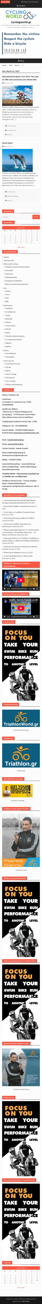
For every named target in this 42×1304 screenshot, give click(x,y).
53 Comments (11, 192)
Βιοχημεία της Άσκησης (13, 281)
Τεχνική (8, 367)
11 (37, 235)
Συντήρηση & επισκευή (13, 339)
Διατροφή (9, 270)
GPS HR (8, 329)
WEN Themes (26, 1301)
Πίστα (7, 295)
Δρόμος (8, 291)
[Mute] (34, 589)
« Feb (19, 247)
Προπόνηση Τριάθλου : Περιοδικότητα (17, 506)
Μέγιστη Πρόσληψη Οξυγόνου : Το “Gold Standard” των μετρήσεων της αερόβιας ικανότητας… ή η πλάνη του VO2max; (20, 532)
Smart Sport (7, 143)
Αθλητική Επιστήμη (12, 196)
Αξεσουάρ (8, 319)
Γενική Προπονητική (12, 364)
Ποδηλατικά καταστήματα (14, 336)
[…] (15, 119)
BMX (6, 301)
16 (26, 237)
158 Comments (11, 126)
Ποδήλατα (9, 308)
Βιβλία (7, 333)
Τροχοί (7, 315)
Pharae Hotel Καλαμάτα (12, 552)
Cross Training (10, 381)
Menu (22, 61)
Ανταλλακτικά (10, 312)
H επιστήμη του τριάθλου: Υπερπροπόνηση (19, 512)
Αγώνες (6, 350)
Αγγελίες (8, 346)
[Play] (5, 589)
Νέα (5, 288)
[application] (21, 580)
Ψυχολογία (9, 274)
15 (21, 237)
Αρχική (6, 257)
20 (10, 240)
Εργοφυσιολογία (11, 277)
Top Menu (21, 6)
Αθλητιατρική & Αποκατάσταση (16, 284)
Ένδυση (8, 322)
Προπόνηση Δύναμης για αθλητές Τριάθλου (19, 518)
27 (10, 242)
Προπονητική (9, 361)
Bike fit (7, 371)
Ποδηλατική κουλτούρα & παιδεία (17, 267)
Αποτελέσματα (10, 353)
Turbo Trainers (10, 326)
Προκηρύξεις (9, 357)
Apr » (23, 247)
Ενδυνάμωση (9, 378)
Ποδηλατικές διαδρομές (13, 384)
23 (26, 240)
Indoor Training (10, 374)
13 (10, 237)
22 (21, 240)
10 (31, 235)
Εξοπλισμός (8, 305)
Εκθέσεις (8, 343)
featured (9, 135)
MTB (7, 298)
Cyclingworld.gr (21, 22)
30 (26, 242)
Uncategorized (11, 130)
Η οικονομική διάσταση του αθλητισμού (18, 556)
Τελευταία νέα (9, 260)
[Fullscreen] (37, 589)
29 (21, 242)
